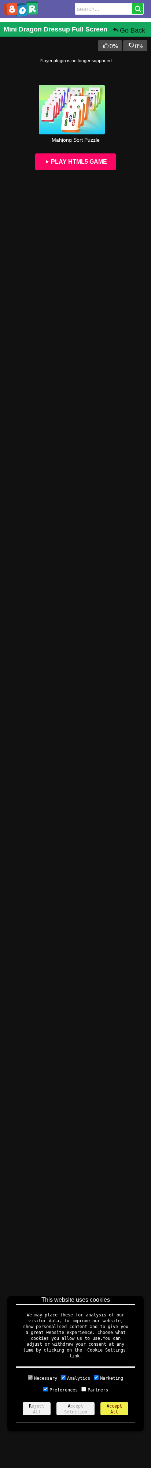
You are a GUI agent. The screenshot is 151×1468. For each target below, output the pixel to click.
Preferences (63, 1390)
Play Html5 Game (78, 162)
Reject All (36, 1409)
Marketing (111, 1378)
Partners (98, 1390)
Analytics (78, 1378)
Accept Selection (75, 1409)
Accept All (114, 1409)
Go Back (132, 30)
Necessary (45, 1378)
